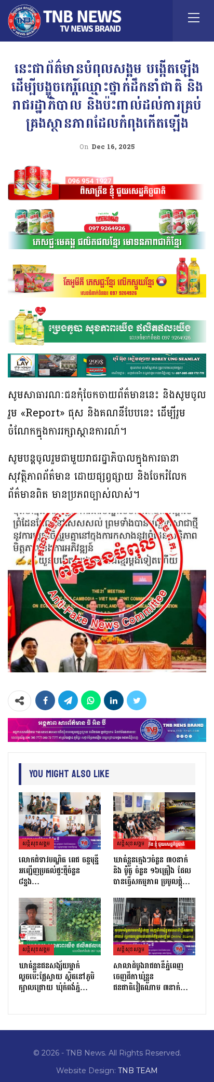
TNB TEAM (138, 1070)
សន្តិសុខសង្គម (36, 843)
